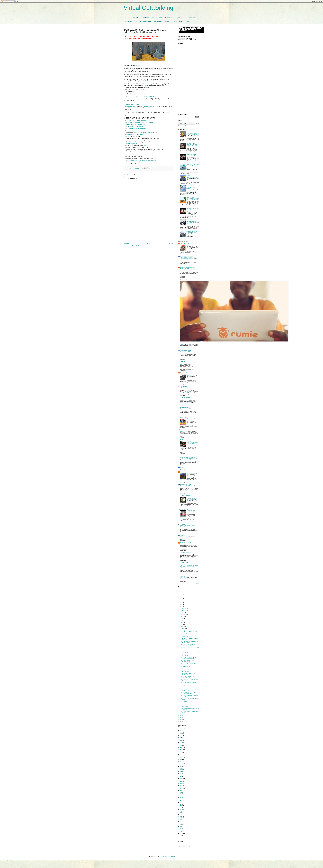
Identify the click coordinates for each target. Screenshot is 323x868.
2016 (181, 602)
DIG (180, 823)
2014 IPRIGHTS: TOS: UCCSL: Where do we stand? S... (189, 655)
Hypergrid (179, 18)
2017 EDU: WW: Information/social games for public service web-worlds (192, 198)
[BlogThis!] (144, 168)
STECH (181, 730)
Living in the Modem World (186, 256)
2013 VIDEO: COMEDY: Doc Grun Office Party (191, 155)
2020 (181, 595)
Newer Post (126, 243)
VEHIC (181, 805)
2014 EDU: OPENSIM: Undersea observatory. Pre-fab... (188, 683)
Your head (158, 22)
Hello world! (182, 577)
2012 (181, 717)
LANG (181, 790)
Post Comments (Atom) (135, 245)
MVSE (181, 751)
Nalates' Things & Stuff (185, 484)
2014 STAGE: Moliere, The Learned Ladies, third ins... (189, 636)
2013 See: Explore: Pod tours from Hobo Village (191, 176)
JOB (181, 804)
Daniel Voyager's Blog (185, 350)
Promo (181, 742)
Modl (181, 826)
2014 (181, 606)
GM (180, 776)
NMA (181, 828)
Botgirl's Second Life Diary (186, 542)
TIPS (181, 819)
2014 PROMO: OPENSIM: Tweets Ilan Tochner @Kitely (189, 632)
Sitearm (182, 467)
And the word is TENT (191, 244)
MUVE (181, 788)
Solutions (145, 18)
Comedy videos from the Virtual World (136, 128)
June (182, 620)
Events (167, 22)
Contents (135, 18)
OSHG (181, 775)
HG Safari (182, 472)
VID (180, 735)
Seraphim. (182, 361)
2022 (181, 591)
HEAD (181, 747)
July (182, 618)
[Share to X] (146, 168)
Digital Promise (183, 386)
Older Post (170, 243)
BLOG (181, 799)
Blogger (173, 856)
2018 (181, 598)
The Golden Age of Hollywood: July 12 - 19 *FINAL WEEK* (192, 498)
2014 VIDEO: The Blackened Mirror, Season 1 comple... (189, 667)
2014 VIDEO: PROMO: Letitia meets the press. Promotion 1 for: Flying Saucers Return (191, 145)
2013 (181, 715)
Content (181, 797)
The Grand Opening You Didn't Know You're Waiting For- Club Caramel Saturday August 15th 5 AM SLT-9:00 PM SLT (192, 444)
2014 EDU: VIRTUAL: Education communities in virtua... (188, 693)
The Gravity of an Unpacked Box (187, 544)
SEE (181, 759)
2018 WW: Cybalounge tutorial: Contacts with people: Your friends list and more (192, 221)
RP (180, 792)
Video (160, 18)
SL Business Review (185, 397)
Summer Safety (190, 418)
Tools (181, 835)
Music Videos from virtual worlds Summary (137, 124)
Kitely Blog (182, 524)
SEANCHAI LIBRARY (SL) (186, 495)
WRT (181, 744)
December (183, 608)
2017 (181, 601)
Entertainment (192, 18)
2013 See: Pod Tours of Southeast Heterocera (191, 232)
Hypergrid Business (185, 407)
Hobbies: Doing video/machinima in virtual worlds (139, 122)
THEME (181, 833)
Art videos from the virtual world (134, 126)
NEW (181, 749)
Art (153, 18)
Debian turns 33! (183, 431)
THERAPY (182, 783)
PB (180, 802)
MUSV (181, 769)
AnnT (181, 795)
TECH (181, 780)
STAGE (181, 778)
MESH (181, 818)
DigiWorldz (182, 535)
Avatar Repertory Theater (132, 104)
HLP (181, 740)
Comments (182, 846)
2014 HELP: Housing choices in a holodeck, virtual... (188, 661)
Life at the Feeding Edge (186, 552)
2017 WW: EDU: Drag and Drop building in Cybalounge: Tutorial (192, 210)
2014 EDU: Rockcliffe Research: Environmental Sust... (188, 702)
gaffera (164, 856)
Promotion (128, 22)
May (182, 622)
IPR (180, 787)
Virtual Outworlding (148, 7)
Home (126, 18)
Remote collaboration (143, 22)
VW (180, 732)
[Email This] (142, 168)
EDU (181, 728)
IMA (180, 761)
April (182, 624)
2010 (181, 721)
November (183, 610)
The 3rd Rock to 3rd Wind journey (187, 408)
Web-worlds (178, 22)
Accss (181, 830)
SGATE (181, 831)
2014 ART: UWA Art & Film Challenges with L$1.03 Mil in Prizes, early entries (192, 133)
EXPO (181, 812)
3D (180, 811)
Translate (185, 125)
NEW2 (181, 781)
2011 (181, 719)
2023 (181, 589)
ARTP (128, 170)
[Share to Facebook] (147, 168)
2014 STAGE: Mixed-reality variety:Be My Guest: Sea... (189, 670)
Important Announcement (185, 398)
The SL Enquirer (184, 439)
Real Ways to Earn (184, 456)
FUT (181, 807)
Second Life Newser (185, 372)
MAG (181, 785)
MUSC (181, 773)
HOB (181, 766)
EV (130, 170)
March (182, 626)
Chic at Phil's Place (184, 243)
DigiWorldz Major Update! (185, 536)
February (183, 628)
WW (180, 739)
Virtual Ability (183, 417)
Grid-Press (182, 576)
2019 (181, 597)
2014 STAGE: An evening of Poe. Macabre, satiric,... (188, 674)
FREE (181, 814)
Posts (181, 844)
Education (169, 18)
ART (181, 733)
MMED (181, 809)
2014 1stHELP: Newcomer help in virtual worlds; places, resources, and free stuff (192, 166)
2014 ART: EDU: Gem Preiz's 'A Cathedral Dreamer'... (188, 686)
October (183, 612)
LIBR (181, 771)
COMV (181, 763)
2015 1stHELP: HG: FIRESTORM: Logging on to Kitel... (188, 645)
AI (180, 821)
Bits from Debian (184, 430)
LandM (181, 816)
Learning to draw (183, 554)
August (182, 616)
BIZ (180, 737)
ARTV (181, 756)
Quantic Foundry (184, 562)
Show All (197, 583)
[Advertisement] (148, 230)
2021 (181, 593)
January (183, 630)
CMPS (181, 800)
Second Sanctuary (191, 473)
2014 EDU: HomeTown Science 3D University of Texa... (189, 677)
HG (180, 745)
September (183, 614)
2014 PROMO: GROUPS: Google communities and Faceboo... (188, 658)
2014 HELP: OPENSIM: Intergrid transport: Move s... (188, 664)
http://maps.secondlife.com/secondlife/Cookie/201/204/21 (141, 96)
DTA (187, 22)
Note (181, 768)
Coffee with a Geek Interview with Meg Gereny (191, 512)
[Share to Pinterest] (149, 168)
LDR (181, 824)
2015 (181, 604)
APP (181, 794)
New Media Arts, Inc (149, 106)
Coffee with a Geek (184, 509)
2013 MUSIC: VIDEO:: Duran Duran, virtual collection (191, 187)
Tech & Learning (184, 279)
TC (180, 764)
